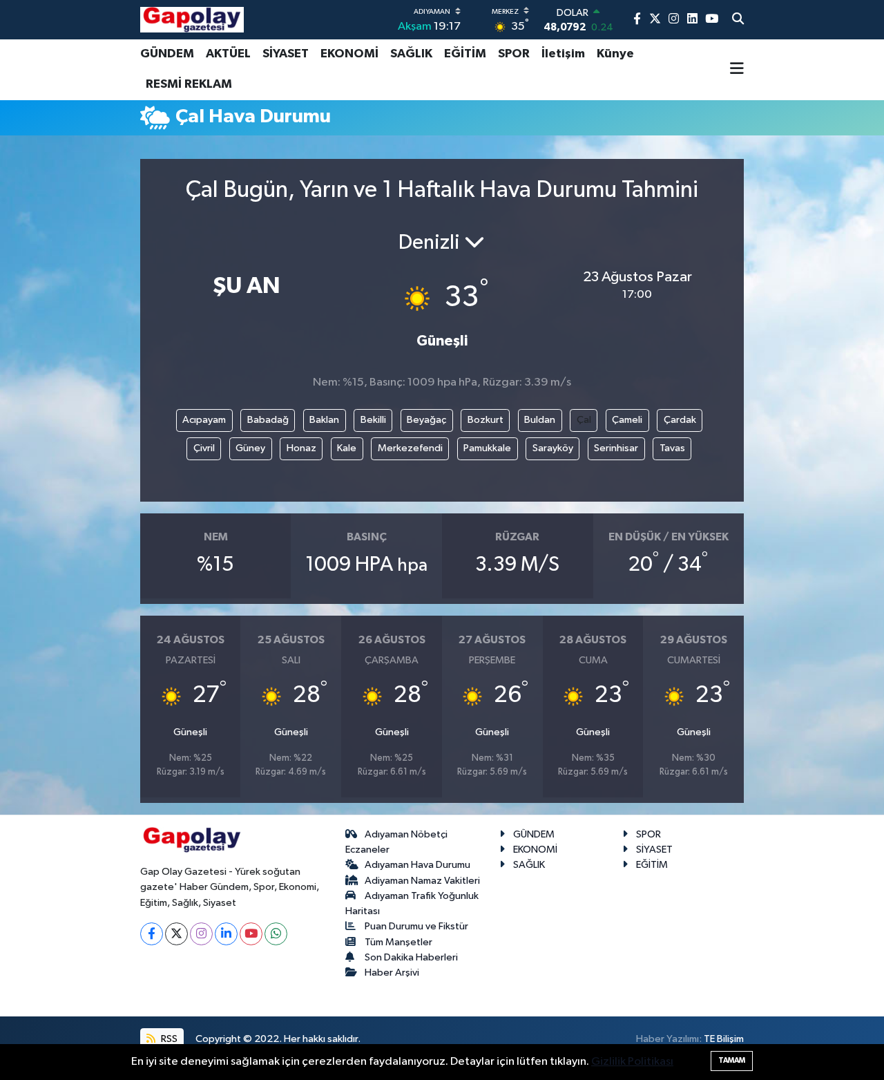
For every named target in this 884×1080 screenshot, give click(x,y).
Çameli (627, 420)
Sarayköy (552, 448)
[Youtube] (251, 933)
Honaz (301, 448)
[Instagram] (201, 933)
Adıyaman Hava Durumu (417, 865)
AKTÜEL (228, 54)
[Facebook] (151, 933)
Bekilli (373, 420)
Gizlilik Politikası (632, 1062)
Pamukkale (487, 448)
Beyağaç (426, 420)
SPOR (514, 54)
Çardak (680, 420)
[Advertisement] (83, 356)
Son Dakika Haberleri (411, 957)
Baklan (324, 420)
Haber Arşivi (392, 972)
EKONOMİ (349, 54)
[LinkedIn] (226, 933)
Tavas (672, 448)
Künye (615, 54)
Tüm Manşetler (398, 942)
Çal (584, 420)
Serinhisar (616, 448)
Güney (250, 448)
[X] (176, 933)
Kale (346, 448)
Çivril (204, 448)
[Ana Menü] (737, 70)
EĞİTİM (465, 54)
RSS (168, 1039)
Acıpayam (204, 420)
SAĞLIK (411, 54)
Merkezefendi (410, 448)
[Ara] (738, 20)
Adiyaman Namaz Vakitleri (422, 880)
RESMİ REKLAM (189, 84)
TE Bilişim (724, 1039)
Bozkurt (485, 420)
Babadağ (268, 420)
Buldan (539, 420)
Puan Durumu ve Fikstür (416, 926)
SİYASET (285, 54)
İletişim (563, 54)
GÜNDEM (167, 54)
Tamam (731, 1060)
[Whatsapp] (276, 933)
